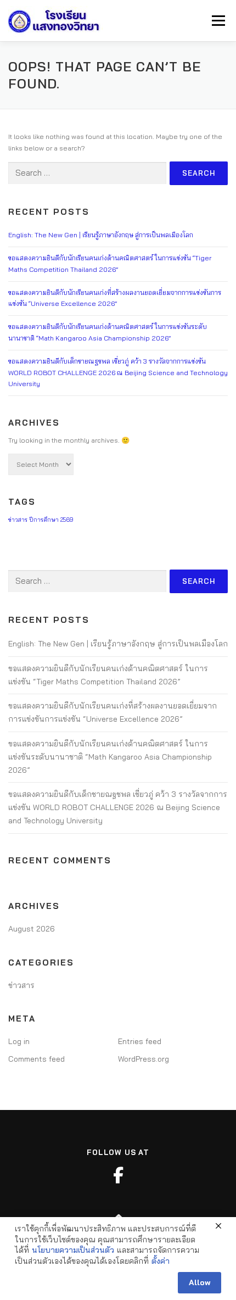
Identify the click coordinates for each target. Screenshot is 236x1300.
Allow (199, 1282)
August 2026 (31, 929)
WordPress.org (143, 1059)
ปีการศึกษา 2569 (51, 519)
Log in (19, 1041)
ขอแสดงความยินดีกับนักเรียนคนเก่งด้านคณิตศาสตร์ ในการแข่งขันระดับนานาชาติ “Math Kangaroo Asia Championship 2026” (110, 757)
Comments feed (36, 1059)
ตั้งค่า (160, 1261)
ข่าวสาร (17, 519)
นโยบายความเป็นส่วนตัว (73, 1250)
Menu (217, 20)
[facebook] (118, 1175)
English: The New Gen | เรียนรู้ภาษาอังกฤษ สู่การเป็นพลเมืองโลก (100, 235)
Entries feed (139, 1041)
